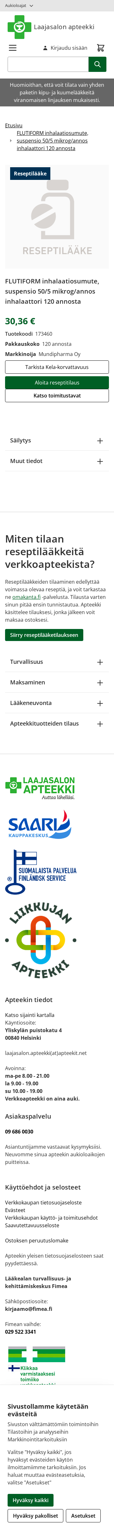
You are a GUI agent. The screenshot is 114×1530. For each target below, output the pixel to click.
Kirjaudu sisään (69, 47)
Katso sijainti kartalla (29, 1015)
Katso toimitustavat (57, 395)
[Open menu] (13, 48)
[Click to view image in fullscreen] (57, 217)
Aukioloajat (15, 5)
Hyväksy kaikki (30, 1500)
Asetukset (83, 1515)
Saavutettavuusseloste (32, 1225)
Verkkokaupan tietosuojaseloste (43, 1202)
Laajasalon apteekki (64, 26)
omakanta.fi (26, 597)
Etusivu (13, 125)
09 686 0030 (19, 1131)
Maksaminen (27, 682)
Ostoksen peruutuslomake (36, 1240)
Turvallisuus (26, 661)
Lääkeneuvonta (31, 703)
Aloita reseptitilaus (57, 382)
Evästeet (15, 1210)
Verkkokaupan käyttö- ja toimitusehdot (52, 1217)
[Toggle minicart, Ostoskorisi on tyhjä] (100, 48)
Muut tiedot (26, 461)
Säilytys (20, 440)
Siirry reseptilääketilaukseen (44, 635)
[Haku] (97, 64)
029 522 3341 (20, 1331)
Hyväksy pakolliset (35, 1515)
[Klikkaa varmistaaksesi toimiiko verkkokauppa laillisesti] (57, 1369)
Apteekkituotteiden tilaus (44, 723)
